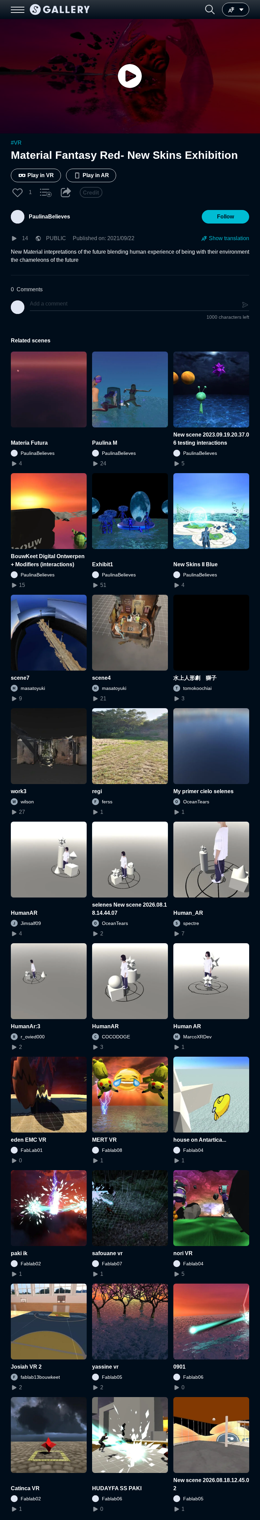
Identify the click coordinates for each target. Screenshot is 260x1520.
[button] (210, 9)
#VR (16, 143)
